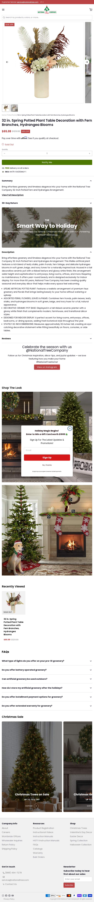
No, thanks (47, 465)
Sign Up (47, 457)
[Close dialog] (70, 428)
